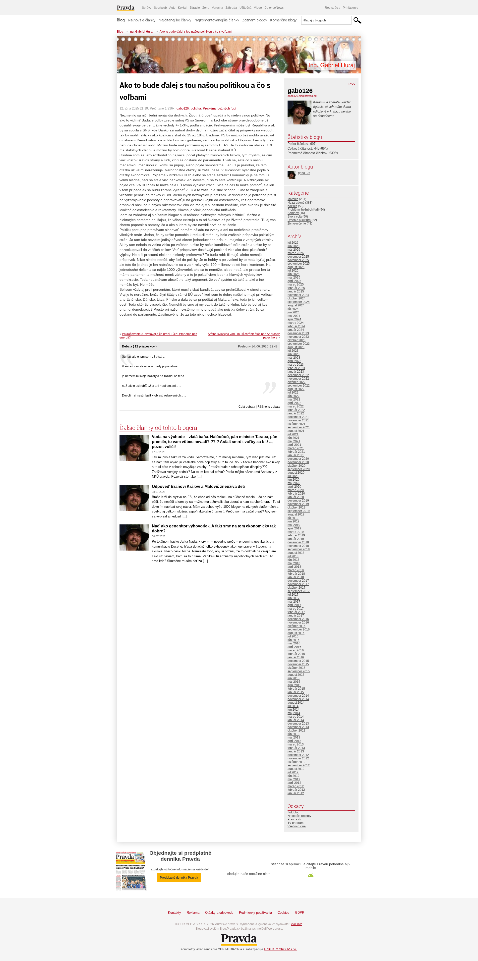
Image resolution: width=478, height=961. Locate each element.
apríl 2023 (294, 361)
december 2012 (298, 755)
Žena (205, 7)
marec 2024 (296, 323)
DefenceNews (274, 7)
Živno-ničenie (297, 223)
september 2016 (299, 629)
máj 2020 (294, 483)
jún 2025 (293, 274)
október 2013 (296, 730)
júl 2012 (293, 772)
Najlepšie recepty (299, 816)
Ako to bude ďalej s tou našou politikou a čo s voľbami (196, 31)
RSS (352, 84)
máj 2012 (294, 779)
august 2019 (296, 514)
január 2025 (296, 291)
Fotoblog (293, 812)
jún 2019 (293, 521)
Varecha (217, 7)
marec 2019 (296, 532)
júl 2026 (293, 242)
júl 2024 (293, 309)
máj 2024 (294, 316)
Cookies (283, 912)
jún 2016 (293, 640)
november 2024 (298, 295)
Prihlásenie (350, 7)
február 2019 (296, 535)
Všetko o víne (297, 826)
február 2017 (296, 612)
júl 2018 (293, 556)
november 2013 (298, 727)
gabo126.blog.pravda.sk (302, 95)
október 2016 (296, 626)
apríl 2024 (294, 319)
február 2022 (296, 410)
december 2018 (298, 542)
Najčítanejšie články (175, 19)
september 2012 (299, 765)
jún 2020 (293, 479)
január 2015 (296, 692)
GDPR (299, 912)
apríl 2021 (294, 445)
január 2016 (296, 657)
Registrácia (332, 7)
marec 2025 (296, 284)
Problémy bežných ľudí (219, 108)
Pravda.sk (294, 819)
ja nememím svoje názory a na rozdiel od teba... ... (155, 376)
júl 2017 (293, 594)
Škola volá (295, 216)
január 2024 (296, 330)
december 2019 (298, 500)
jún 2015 (293, 678)
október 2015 (296, 668)
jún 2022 (293, 396)
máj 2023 (294, 357)
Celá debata (247, 406)
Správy (146, 7)
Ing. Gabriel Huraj (141, 31)
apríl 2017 (294, 605)
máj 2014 (294, 713)
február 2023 (296, 368)
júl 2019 (293, 518)
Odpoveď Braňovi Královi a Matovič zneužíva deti (198, 486)
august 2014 (296, 702)
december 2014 (298, 695)
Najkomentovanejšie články (216, 19)
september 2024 (299, 302)
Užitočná (245, 7)
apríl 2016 (294, 647)
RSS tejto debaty (268, 406)
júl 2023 (293, 350)
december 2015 (298, 661)
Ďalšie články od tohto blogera (158, 428)
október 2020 (296, 465)
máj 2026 (294, 249)
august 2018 (296, 553)
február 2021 (296, 451)
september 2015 (299, 671)
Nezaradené (296, 202)
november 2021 (298, 420)
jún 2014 (293, 709)
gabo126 (183, 108)
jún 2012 (293, 776)
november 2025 (298, 260)
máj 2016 (294, 643)
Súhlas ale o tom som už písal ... (143, 356)
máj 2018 (294, 563)
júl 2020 (293, 476)
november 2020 (298, 462)
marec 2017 (296, 608)
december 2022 (298, 375)
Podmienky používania (255, 912)
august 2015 (296, 675)
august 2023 (296, 347)
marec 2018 (296, 570)
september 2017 (299, 591)
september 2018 (299, 549)
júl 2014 (293, 706)
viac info (296, 924)
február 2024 (296, 326)
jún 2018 (293, 560)
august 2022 (296, 389)
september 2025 (299, 263)
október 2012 (296, 762)
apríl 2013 (294, 741)
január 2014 (296, 720)
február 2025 (296, 288)
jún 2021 (293, 438)
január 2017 (296, 615)
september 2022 (299, 385)
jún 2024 (293, 312)
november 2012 (298, 758)
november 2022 (298, 378)
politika (196, 108)
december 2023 (298, 333)
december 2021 (298, 417)
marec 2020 (296, 490)
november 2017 (298, 584)
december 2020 (298, 458)
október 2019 (296, 507)
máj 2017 (294, 601)
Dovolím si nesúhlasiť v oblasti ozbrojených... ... (154, 395)
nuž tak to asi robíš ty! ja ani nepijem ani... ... (151, 386)
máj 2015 (294, 681)
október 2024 (296, 298)
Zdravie (195, 7)
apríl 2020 (294, 486)
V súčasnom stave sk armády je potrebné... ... (152, 366)
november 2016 (298, 622)
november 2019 (298, 504)
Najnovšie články (141, 19)
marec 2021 (296, 448)
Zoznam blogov (254, 19)
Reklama (193, 912)
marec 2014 (296, 716)
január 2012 (296, 793)
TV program (295, 823)
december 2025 (298, 256)
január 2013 (296, 751)
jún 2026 (293, 246)
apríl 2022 (294, 403)
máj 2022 (294, 399)
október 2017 (296, 587)
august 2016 (296, 633)
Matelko (293, 199)
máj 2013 (294, 737)
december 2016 (298, 619)
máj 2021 (294, 441)
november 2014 (298, 699)
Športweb (160, 7)
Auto (172, 7)
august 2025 (296, 267)
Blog (121, 20)
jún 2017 (293, 598)
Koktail (182, 7)
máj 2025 (294, 277)
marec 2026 (296, 253)
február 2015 (296, 688)
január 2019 (296, 539)
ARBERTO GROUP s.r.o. (280, 949)
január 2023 (296, 371)
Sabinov (293, 213)
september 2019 (299, 511)
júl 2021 (293, 434)
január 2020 (296, 497)
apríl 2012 (294, 783)
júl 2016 (293, 636)
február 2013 (296, 748)
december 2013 (298, 723)
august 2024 (296, 305)
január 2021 (296, 455)
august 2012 (296, 769)
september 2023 (299, 343)
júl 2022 (293, 392)
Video (258, 7)
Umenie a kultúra (299, 220)
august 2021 (296, 431)
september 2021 (299, 427)
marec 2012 (296, 786)
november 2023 (298, 337)
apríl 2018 (294, 566)
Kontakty (174, 912)
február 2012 (296, 789)
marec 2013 (296, 744)
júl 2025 (293, 270)
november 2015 (298, 664)
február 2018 (296, 573)
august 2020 (296, 472)
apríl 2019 (294, 528)
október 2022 (296, 382)
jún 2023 (293, 354)
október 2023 (296, 340)
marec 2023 (296, 364)
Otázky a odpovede (219, 912)
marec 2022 (296, 406)
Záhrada (231, 7)
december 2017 (298, 580)
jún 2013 (293, 734)
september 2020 (299, 469)
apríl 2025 (294, 281)
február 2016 (296, 654)
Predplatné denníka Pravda (179, 877)
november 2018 (298, 546)
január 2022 (296, 413)
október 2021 (296, 424)
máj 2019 (294, 525)
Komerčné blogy (283, 19)
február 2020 (296, 493)
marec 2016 (296, 650)
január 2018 (296, 577)
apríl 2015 (294, 685)
